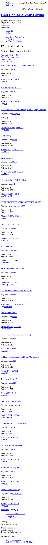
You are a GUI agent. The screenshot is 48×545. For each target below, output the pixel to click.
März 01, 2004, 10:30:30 (10, 504)
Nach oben (5, 510)
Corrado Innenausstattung (10, 490)
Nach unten (5, 55)
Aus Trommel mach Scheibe (11, 224)
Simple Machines (27, 542)
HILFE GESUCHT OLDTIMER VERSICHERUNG (21, 202)
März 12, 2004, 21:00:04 (10, 481)
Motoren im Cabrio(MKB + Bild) (13, 180)
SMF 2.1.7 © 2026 (13, 542)
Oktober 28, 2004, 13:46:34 (11, 194)
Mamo (14, 140)
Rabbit (6, 130)
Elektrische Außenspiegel (10, 468)
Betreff (3, 57)
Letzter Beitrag (6, 61)
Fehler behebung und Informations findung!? (17, 65)
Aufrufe (13, 59)
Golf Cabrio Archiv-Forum (22, 15)
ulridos (14, 295)
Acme (14, 250)
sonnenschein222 (18, 206)
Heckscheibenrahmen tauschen (12, 268)
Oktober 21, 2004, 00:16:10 (11, 238)
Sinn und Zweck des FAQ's (11, 88)
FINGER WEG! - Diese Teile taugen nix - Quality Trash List (23, 110)
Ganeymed (16, 114)
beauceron (8, 307)
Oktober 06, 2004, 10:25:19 (11, 282)
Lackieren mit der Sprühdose (11, 445)
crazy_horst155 (9, 285)
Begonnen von (12, 57)
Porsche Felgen (6, 246)
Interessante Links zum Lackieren (13, 423)
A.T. (13, 69)
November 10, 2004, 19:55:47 (12, 150)
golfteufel (7, 329)
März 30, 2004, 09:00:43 (10, 437)
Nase (14, 471)
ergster (6, 240)
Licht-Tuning (6, 136)
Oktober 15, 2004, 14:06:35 (11, 260)
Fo (5, 218)
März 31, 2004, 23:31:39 (10, 79)
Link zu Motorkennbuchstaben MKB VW (16, 291)
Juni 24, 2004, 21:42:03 (9, 393)
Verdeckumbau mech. (9, 313)
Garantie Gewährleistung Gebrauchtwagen (16, 335)
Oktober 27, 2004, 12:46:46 (11, 216)
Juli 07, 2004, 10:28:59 (9, 349)
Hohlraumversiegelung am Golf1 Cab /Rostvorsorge (20, 357)
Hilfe (7, 540)
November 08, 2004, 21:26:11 (12, 172)
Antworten (5, 59)
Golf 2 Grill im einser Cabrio (11, 401)
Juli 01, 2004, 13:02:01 (9, 371)
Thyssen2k (8, 196)
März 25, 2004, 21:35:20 (10, 102)
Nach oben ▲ (16, 540)
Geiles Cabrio (17, 494)
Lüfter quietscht (6, 158)
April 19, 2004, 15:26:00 (10, 415)
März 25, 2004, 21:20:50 (10, 459)
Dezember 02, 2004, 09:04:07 (12, 128)
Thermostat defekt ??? (9, 379)
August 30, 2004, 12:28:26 (11, 327)
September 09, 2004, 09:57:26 (12, 305)
